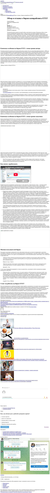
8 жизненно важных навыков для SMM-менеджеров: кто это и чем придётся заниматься (18, 304)
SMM (6, 9)
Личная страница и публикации (7, 313)
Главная (8, 15)
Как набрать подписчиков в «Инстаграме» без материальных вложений (29, 359)
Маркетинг (5, 8)
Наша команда (6, 483)
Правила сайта (6, 486)
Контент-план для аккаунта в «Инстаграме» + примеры (14, 432)
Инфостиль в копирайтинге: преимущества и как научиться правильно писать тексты (31, 339)
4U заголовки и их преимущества (21, 338)
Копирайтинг (8, 11)
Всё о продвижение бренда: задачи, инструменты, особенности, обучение (15, 303)
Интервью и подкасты (7, 6)
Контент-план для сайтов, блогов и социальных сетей (35, 360)
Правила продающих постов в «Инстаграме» (12, 434)
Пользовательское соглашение (6, 491)
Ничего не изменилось (6, 418)
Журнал (12, 15)
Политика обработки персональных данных (22, 491)
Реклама (4, 485)
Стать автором (3, 315)
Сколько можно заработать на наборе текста (12, 431)
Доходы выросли (5, 422)
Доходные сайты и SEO (10, 12)
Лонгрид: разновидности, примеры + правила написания (26, 370)
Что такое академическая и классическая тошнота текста (26, 380)
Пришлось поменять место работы (8, 424)
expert (2, 474)
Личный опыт (6, 5)
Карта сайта (5, 487)
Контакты (5, 484)
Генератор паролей (19, 2)
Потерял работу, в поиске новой (8, 420)
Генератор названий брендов (8, 2)
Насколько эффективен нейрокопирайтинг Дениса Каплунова (27, 328)
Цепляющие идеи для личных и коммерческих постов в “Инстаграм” (17, 433)
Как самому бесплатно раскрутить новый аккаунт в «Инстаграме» (28, 349)
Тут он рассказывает (7, 92)
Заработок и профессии (8, 7)
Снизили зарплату (5, 416)
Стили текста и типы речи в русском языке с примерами (19, 381)
